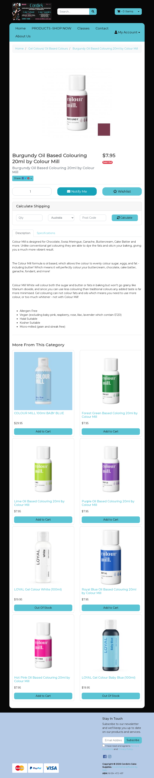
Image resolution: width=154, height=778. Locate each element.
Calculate (126, 217)
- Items (127, 11)
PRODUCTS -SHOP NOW (51, 28)
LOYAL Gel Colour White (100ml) (38, 589)
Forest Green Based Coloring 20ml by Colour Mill (110, 415)
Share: (18, 178)
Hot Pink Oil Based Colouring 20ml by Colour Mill (42, 679)
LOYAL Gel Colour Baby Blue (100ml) (108, 677)
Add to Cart (43, 431)
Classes (83, 28)
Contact (102, 28)
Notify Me (78, 191)
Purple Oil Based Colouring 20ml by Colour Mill (108, 503)
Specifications (46, 233)
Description (22, 233)
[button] (127, 32)
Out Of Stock (43, 607)
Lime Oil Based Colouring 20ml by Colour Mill (39, 503)
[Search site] (93, 11)
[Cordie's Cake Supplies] (32, 11)
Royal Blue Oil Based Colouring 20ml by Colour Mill (109, 591)
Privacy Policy (125, 749)
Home (20, 28)
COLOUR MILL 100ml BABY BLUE (39, 413)
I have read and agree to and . (120, 747)
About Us (23, 36)
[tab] (23, 233)
